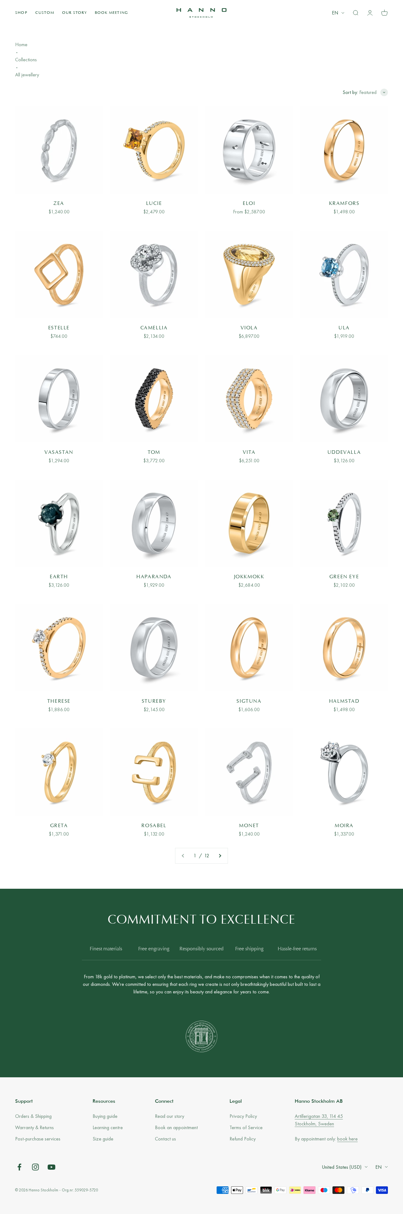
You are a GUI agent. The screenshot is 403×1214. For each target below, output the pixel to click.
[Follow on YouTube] (51, 1167)
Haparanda (153, 577)
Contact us (165, 1138)
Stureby (154, 701)
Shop (21, 13)
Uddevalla (344, 452)
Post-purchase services (37, 1138)
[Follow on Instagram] (35, 1167)
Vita (249, 452)
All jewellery (27, 74)
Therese (59, 701)
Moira (344, 825)
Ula (344, 328)
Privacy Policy (243, 1116)
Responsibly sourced (201, 949)
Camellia (154, 328)
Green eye (344, 577)
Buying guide (105, 1116)
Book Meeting (111, 13)
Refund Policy (243, 1138)
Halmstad (344, 701)
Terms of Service (246, 1127)
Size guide (103, 1138)
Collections (26, 59)
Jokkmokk (249, 577)
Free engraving (153, 949)
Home (21, 44)
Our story (74, 13)
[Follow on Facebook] (19, 1167)
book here (347, 1138)
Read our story (169, 1116)
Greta (59, 825)
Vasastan (58, 452)
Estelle (59, 328)
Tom (154, 452)
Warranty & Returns (34, 1127)
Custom (44, 13)
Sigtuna (248, 701)
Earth (59, 577)
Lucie (154, 203)
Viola (249, 328)
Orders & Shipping (33, 1116)
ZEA (59, 203)
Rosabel (153, 825)
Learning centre (108, 1127)
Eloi (249, 203)
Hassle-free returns (297, 949)
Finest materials (106, 949)
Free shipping (249, 949)
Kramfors (344, 203)
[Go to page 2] (220, 855)
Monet (249, 825)
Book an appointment (176, 1127)
